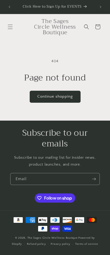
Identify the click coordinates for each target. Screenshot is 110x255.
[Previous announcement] (9, 7)
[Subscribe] (94, 179)
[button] (10, 26)
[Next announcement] (100, 7)
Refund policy (36, 244)
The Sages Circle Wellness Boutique (52, 237)
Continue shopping (55, 96)
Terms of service (86, 244)
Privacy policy (60, 244)
